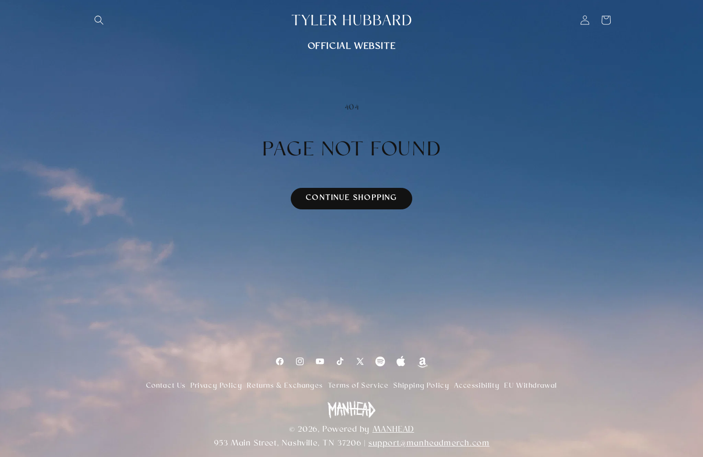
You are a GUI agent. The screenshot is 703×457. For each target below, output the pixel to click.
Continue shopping (351, 198)
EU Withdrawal (530, 386)
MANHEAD (393, 430)
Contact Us (166, 386)
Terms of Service (358, 386)
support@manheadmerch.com (428, 444)
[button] (99, 20)
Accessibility (476, 386)
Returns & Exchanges (284, 386)
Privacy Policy (216, 386)
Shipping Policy (421, 386)
